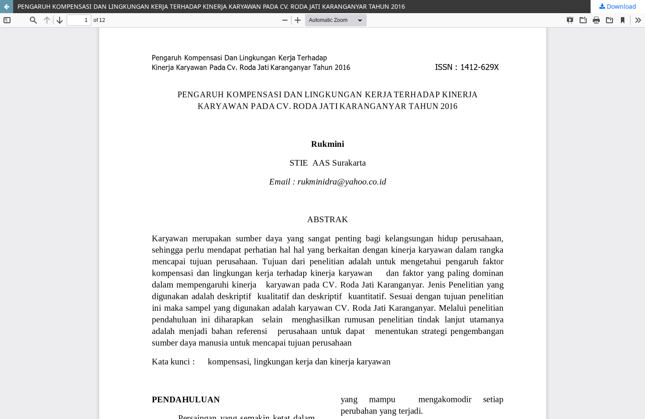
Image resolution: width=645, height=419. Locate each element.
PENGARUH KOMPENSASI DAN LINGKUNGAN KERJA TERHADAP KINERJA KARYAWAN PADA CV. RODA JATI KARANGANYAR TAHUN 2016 (211, 6)
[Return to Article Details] (6, 6)
